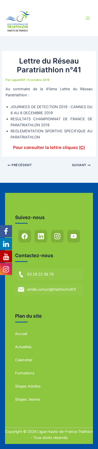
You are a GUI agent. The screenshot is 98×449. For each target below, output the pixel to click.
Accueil (21, 334)
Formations (24, 373)
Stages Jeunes (27, 399)
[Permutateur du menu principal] (87, 18)
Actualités (23, 347)
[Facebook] (24, 236)
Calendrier (23, 360)
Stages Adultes (28, 386)
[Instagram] (57, 236)
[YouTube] (73, 236)
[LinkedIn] (41, 236)
